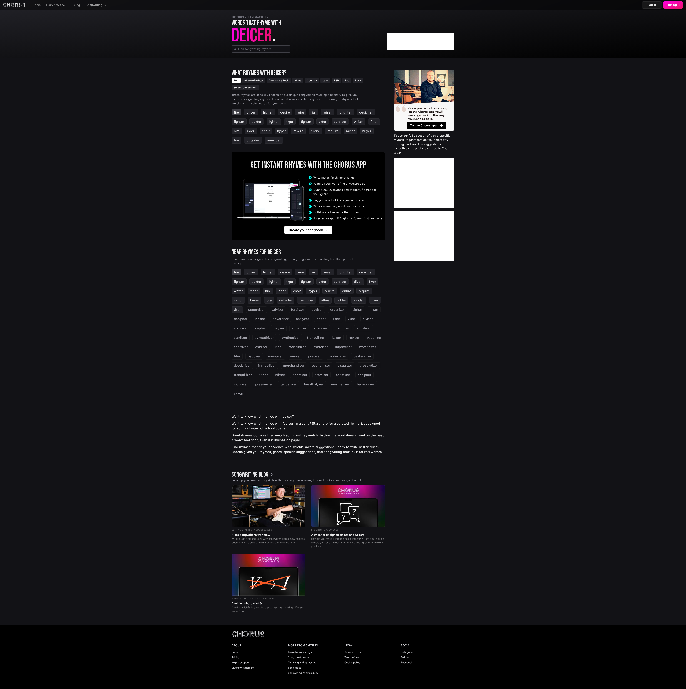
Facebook (406, 662)
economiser (321, 365)
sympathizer (264, 337)
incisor (260, 319)
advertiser (281, 319)
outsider (253, 140)
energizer (275, 356)
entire (315, 131)
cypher (260, 328)
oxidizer (261, 347)
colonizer (342, 328)
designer (366, 112)
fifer (237, 356)
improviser (343, 347)
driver (251, 112)
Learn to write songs (300, 652)
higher (268, 112)
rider (250, 131)
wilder (341, 300)
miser (374, 309)
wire (300, 112)
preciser (314, 356)
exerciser (320, 347)
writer (358, 122)
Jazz (325, 80)
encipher (364, 375)
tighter (306, 122)
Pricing (75, 5)
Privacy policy (352, 652)
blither (280, 375)
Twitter (405, 657)
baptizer (254, 356)
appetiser (300, 375)
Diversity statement (243, 667)
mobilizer (241, 384)
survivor (340, 122)
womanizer (367, 347)
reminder (274, 140)
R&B (336, 80)
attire (325, 300)
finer (374, 122)
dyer (237, 309)
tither (263, 375)
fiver (372, 282)
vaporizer (374, 337)
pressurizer (264, 384)
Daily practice (55, 5)
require (333, 131)
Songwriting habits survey (303, 672)
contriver (241, 347)
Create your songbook (306, 230)
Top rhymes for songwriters (250, 17)
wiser (328, 112)
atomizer (320, 328)
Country (312, 80)
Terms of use (351, 657)
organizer (337, 309)
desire (285, 112)
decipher (240, 319)
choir (266, 131)
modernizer (337, 356)
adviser (278, 309)
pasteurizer (362, 356)
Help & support (240, 662)
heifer (321, 319)
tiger (289, 122)
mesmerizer (340, 384)
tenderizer (288, 384)
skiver (238, 393)
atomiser (321, 375)
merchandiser (293, 365)
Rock (358, 80)
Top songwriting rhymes (302, 662)
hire (237, 131)
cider (322, 122)
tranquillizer (243, 375)
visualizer (345, 365)
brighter (345, 112)
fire (236, 112)
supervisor (256, 309)
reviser (354, 337)
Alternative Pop (253, 80)
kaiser (336, 337)
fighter (239, 122)
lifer (278, 347)
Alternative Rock (279, 80)
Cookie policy (352, 662)
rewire (298, 131)
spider (256, 122)
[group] (253, 475)
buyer (366, 131)
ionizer (295, 356)
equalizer (364, 328)
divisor (368, 319)
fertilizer (297, 309)
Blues (297, 80)
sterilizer (240, 337)
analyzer (302, 319)
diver (358, 282)
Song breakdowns (298, 657)
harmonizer (365, 384)
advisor (317, 309)
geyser (279, 328)
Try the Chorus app (423, 125)
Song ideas (294, 667)
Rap (347, 80)
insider (359, 300)
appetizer (299, 328)
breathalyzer (314, 384)
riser (336, 319)
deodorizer (242, 365)
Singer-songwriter (245, 87)
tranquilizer (315, 337)
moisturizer (297, 347)
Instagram (407, 652)
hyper (281, 131)
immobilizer (267, 365)
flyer (374, 300)
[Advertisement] (420, 41)
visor (351, 319)
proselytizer (369, 365)
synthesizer (290, 337)
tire (236, 140)
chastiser (343, 375)
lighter (274, 122)
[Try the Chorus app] (424, 100)
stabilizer (241, 328)
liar (314, 112)
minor (350, 131)
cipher (357, 309)
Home (37, 5)
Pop (236, 80)
